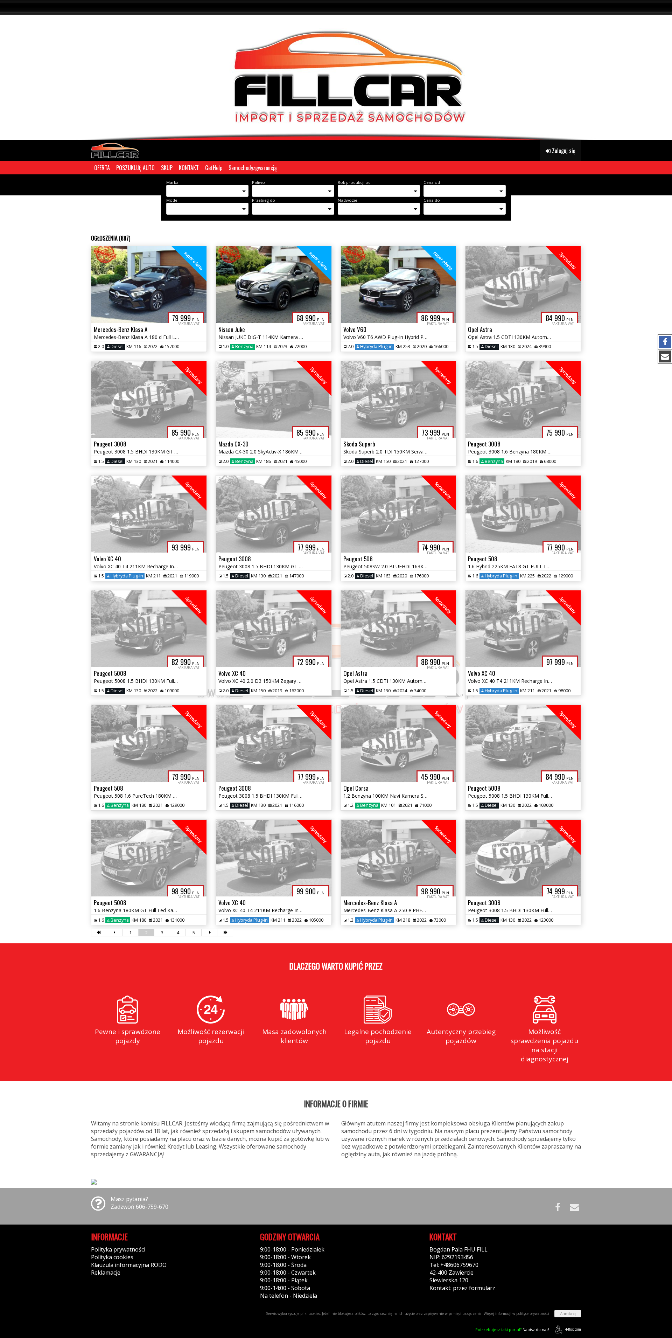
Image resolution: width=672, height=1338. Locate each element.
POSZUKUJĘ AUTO (135, 168)
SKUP (167, 168)
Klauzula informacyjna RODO (129, 1265)
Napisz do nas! (512, 1329)
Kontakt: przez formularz (462, 1288)
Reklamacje (105, 1272)
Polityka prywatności (118, 1249)
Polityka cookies (112, 1257)
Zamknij (568, 1313)
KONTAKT (189, 168)
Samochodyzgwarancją (253, 168)
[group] (336, 70)
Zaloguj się (563, 150)
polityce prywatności (532, 1313)
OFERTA (102, 168)
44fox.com (573, 1329)
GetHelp (213, 168)
